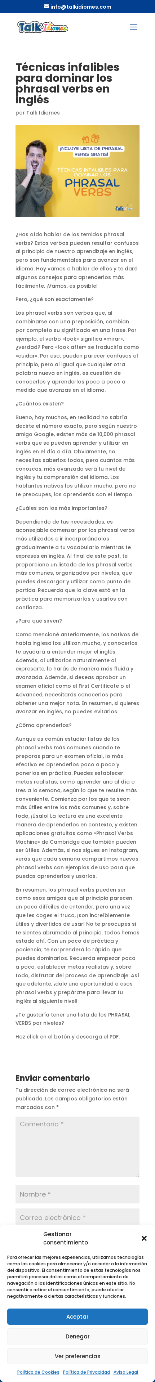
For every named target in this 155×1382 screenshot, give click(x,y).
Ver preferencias (78, 1356)
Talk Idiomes (43, 112)
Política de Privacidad (86, 1372)
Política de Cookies (38, 1372)
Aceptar (77, 1316)
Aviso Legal (126, 1372)
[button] (144, 1238)
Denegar (78, 1336)
